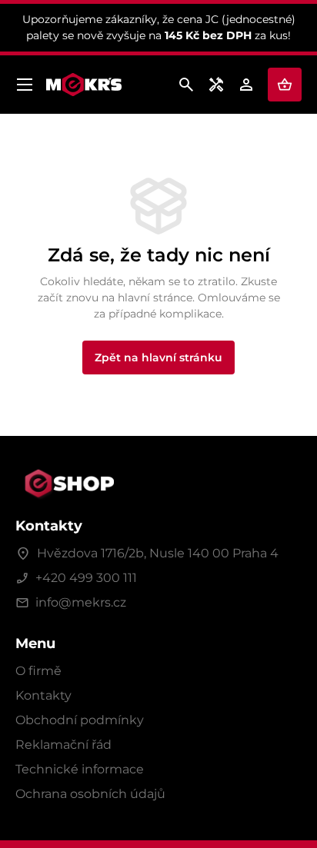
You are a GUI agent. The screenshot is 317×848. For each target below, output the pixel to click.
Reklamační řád (63, 744)
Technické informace (79, 769)
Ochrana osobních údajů (90, 793)
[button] (285, 84)
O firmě (38, 670)
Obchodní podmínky (79, 720)
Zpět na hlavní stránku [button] (158, 357)
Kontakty (43, 695)
